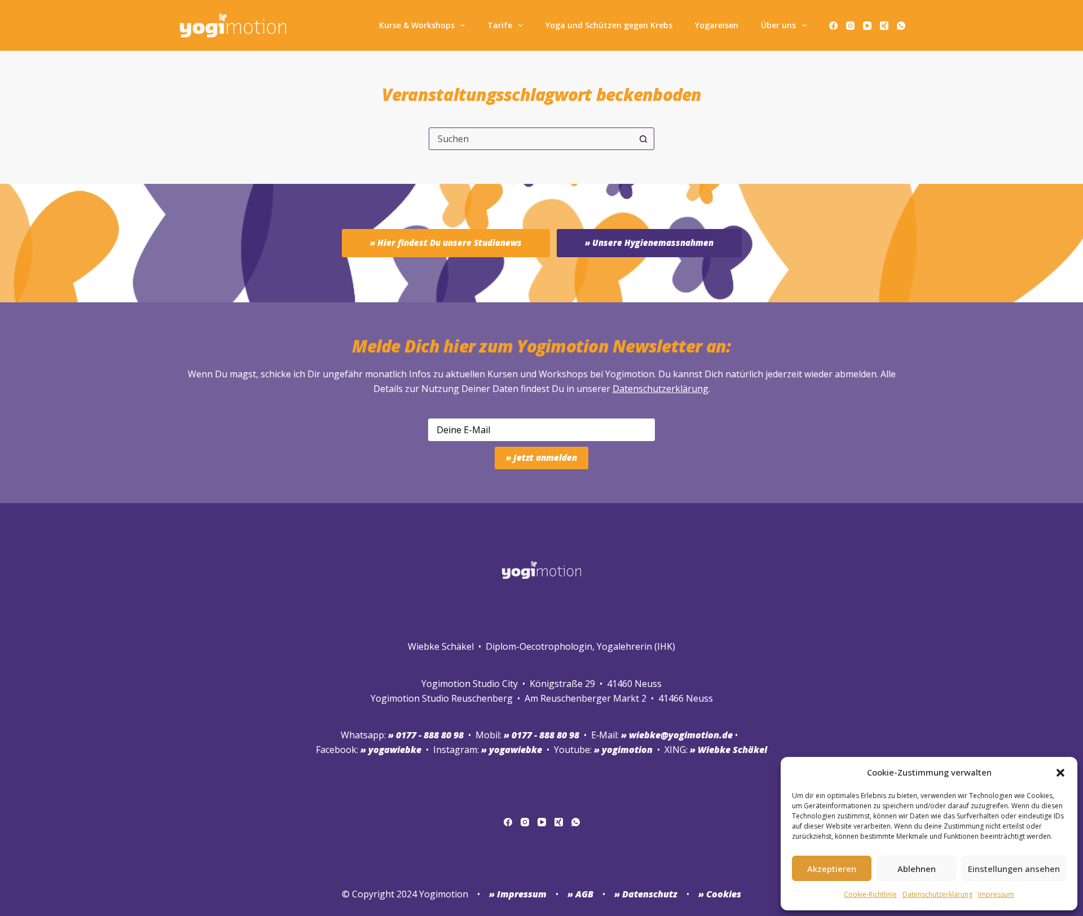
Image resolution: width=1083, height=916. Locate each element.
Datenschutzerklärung (660, 388)
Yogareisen (716, 25)
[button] (1060, 772)
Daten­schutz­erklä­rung (937, 894)
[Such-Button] (643, 138)
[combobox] (530, 138)
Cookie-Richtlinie (870, 894)
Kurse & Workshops (417, 25)
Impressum (996, 894)
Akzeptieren (831, 868)
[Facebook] (833, 25)
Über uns (778, 25)
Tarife (499, 25)
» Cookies (719, 894)
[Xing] (884, 25)
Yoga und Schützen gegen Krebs (608, 25)
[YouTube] (867, 25)
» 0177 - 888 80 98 (541, 735)
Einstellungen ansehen (1014, 868)
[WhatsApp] (901, 25)
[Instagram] (850, 25)
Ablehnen (916, 868)
